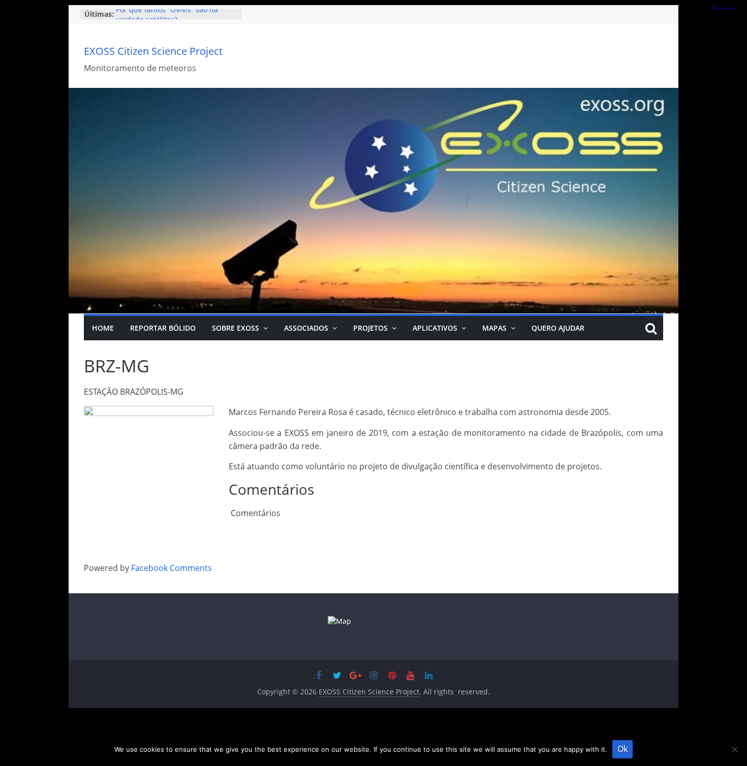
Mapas (494, 328)
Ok (622, 748)
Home (103, 328)
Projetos (370, 328)
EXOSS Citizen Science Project (153, 51)
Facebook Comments (171, 567)
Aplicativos (435, 328)
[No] (734, 749)
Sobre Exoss (235, 328)
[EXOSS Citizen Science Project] (373, 94)
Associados (306, 328)
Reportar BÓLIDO (163, 328)
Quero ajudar (558, 328)
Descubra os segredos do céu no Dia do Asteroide (171, 19)
